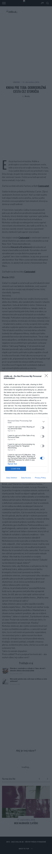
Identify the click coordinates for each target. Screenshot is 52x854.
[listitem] (26, 421)
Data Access (26, 478)
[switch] (42, 427)
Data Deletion (11, 478)
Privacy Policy (40, 478)
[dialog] (26, 427)
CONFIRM (15, 469)
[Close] (47, 376)
